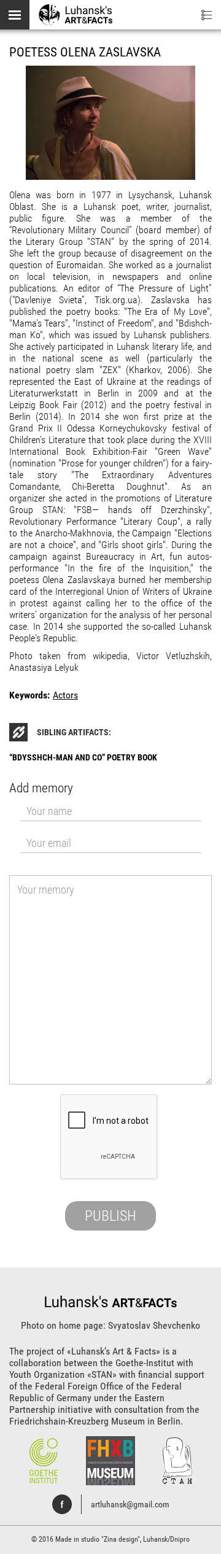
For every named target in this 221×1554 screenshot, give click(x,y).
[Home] (75, 14)
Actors (65, 695)
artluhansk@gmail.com (130, 1504)
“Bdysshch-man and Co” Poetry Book (83, 757)
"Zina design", (122, 1539)
